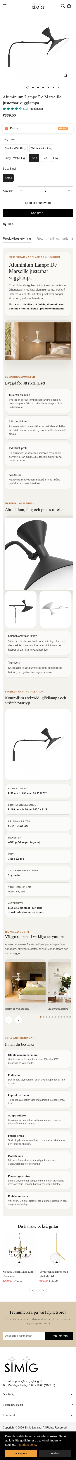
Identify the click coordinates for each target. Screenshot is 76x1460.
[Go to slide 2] (43, 1017)
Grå (55, 158)
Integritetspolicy (27, 1444)
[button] (69, 6)
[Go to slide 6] (55, 1017)
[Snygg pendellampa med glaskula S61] (56, 1250)
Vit (45, 158)
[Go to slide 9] (64, 1017)
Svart (34, 158)
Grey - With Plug (15, 158)
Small (8, 177)
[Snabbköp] (20, 1262)
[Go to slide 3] (46, 1017)
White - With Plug (41, 148)
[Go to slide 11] (70, 1017)
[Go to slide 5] (52, 1017)
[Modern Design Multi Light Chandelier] (20, 1250)
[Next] (43, 1290)
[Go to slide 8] (61, 1017)
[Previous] (33, 1290)
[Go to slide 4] (49, 1017)
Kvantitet (8, 190)
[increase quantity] (69, 191)
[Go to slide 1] (41, 1017)
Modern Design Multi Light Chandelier (18, 1274)
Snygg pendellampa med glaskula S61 (53, 1274)
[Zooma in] (65, 75)
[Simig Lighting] (38, 6)
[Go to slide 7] (58, 1017)
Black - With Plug (15, 148)
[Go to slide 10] (67, 1017)
